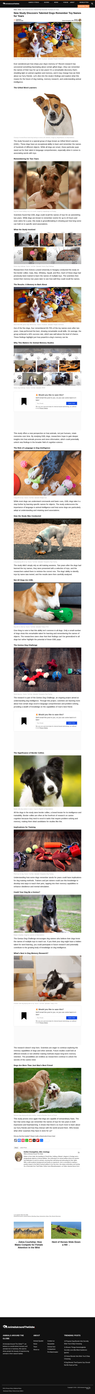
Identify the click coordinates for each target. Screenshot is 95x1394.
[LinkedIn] (78, 1152)
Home (15, 9)
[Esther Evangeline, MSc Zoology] (18, 1161)
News (19, 9)
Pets (50, 1216)
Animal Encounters (18, 1216)
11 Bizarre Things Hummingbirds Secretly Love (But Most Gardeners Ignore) (75, 1349)
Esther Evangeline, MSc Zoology (70, 20)
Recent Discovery (56, 1216)
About (16, 1147)
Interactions (43, 1216)
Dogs (38, 1216)
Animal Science (27, 1216)
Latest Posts (23, 1147)
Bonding (34, 1216)
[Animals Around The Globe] (11, 3)
